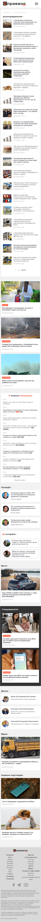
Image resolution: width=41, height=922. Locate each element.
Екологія (10, 865)
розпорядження (20, 12)
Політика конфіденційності (31, 877)
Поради (31, 864)
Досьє (4, 691)
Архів (23, 270)
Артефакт (10, 867)
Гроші (10, 872)
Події (10, 869)
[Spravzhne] (14, 3)
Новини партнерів (12, 775)
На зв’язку (30, 862)
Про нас (31, 875)
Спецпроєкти (10, 609)
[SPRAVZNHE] (20, 850)
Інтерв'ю (11, 534)
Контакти (31, 873)
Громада (10, 861)
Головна (6, 12)
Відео (4, 734)
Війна (10, 857)
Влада (10, 859)
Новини (21, 395)
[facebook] (13, 885)
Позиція (5, 487)
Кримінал (10, 863)
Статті (10, 874)
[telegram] (19, 885)
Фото (4, 566)
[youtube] (26, 885)
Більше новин (20, 480)
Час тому (31, 860)
